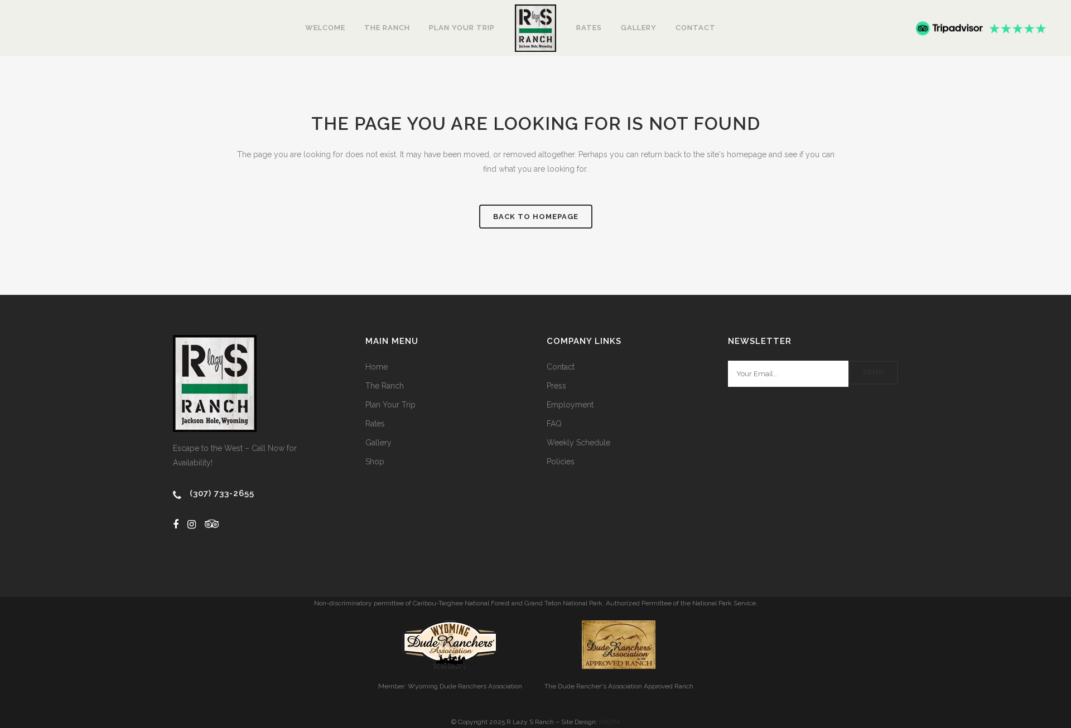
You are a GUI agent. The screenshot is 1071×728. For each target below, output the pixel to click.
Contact (561, 366)
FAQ (554, 423)
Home (376, 366)
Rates (375, 423)
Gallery (378, 442)
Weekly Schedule (578, 442)
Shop (374, 461)
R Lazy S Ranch (530, 722)
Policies (561, 461)
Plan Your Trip (390, 404)
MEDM (609, 722)
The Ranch (384, 385)
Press (556, 385)
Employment (570, 404)
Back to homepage (535, 216)
